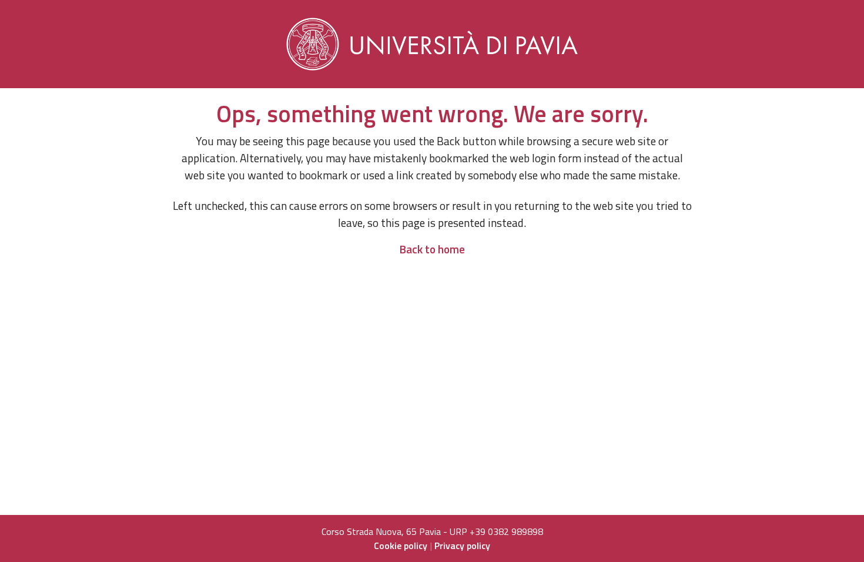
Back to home (432, 248)
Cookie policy (400, 545)
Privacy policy (462, 545)
